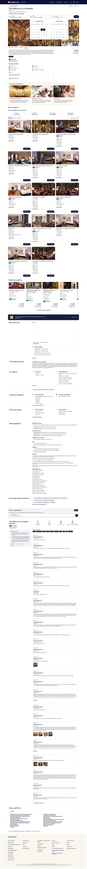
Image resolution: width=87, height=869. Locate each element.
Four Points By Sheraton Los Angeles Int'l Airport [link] (20, 816)
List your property (58, 2)
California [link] (22, 831)
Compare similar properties (44, 310)
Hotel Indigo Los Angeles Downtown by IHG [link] (52, 822)
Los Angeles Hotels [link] (28, 831)
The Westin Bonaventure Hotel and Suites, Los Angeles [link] (21, 814)
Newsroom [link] (39, 845)
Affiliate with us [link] (40, 843)
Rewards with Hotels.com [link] (71, 848)
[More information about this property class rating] (13, 10)
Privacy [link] (53, 844)
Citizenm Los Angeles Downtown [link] (16, 820)
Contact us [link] (24, 846)
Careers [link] (68, 844)
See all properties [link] (14, 5)
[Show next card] (78, 295)
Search (76, 16)
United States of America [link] (16, 831)
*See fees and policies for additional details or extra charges (43, 389)
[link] (76, 6)
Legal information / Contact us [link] (57, 848)
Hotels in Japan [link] (10, 855)
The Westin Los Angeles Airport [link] (49, 815)
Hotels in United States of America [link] (14, 844)
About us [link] (68, 842)
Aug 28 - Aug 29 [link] (34, 114)
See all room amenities (37, 417)
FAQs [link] (23, 844)
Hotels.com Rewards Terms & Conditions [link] (57, 853)
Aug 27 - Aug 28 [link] (16, 114)
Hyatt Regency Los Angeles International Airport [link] (20, 815)
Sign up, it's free (74, 317)
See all (10, 72)
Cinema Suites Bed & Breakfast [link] (49, 820)
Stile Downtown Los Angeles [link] (49, 823)
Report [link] (13, 545)
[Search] (76, 515)
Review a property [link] (26, 848)
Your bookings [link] (25, 842)
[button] (37, 27)
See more (34, 358)
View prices (26, 148)
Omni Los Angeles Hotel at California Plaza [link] (18, 818)
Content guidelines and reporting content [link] (58, 851)
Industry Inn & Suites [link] (14, 825)
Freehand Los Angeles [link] (47, 824)
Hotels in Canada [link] (11, 842)
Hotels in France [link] (10, 852)
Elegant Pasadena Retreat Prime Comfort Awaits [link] (53, 821)
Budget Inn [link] (12, 827)
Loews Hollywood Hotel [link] (15, 819)
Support (66, 2)
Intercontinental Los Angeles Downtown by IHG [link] (19, 822)
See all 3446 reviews (38, 803)
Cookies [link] (53, 846)
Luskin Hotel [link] (45, 825)
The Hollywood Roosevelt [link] (15, 817)
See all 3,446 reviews (13, 61)
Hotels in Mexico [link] (11, 848)
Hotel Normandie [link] (13, 823)
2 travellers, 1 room (58, 17)
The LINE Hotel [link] (46, 817)
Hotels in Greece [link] (11, 859)
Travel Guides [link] (69, 846)
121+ (76, 44)
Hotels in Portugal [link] (11, 857)
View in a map (36, 343)
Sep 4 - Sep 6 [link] (70, 114)
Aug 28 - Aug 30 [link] (52, 114)
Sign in (77, 2)
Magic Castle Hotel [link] (47, 818)
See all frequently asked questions (39, 504)
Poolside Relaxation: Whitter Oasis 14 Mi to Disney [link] (20, 821)
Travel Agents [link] (39, 851)
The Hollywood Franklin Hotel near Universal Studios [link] (53, 819)
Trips (71, 2)
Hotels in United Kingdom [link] (12, 850)
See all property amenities (38, 405)
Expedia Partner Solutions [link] (41, 847)
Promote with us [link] (40, 849)
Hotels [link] (10, 831)
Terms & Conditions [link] (55, 842)
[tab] (12, 811)
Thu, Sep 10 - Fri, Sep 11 (37, 17)
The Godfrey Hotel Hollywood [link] (49, 814)
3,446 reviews (12, 527)
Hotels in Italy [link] (10, 846)
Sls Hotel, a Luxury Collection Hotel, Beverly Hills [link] (53, 816)
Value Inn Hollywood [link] (14, 824)
